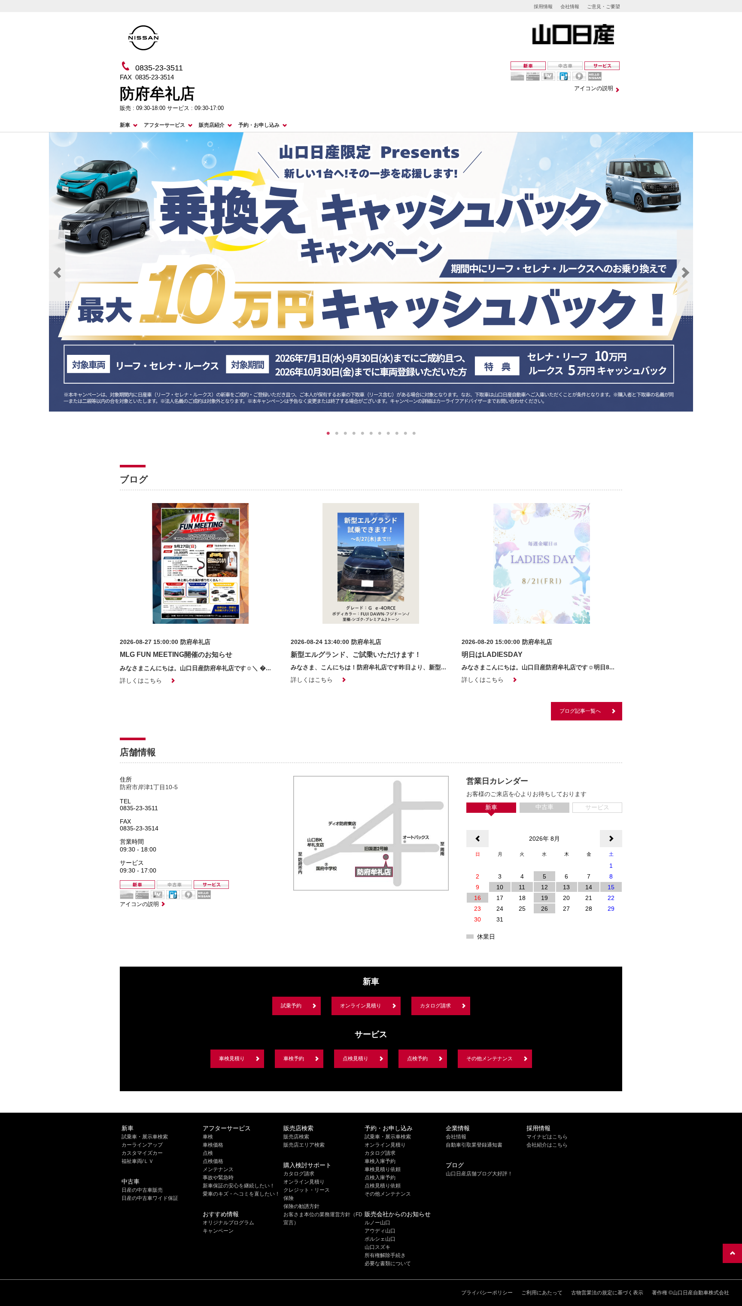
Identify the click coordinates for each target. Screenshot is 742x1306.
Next (685, 273)
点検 (208, 1153)
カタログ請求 (435, 1006)
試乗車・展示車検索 (145, 1137)
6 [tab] (371, 433)
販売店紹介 (212, 125)
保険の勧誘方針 (301, 1206)
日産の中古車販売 (142, 1190)
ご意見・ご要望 (603, 6)
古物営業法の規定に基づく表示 (607, 1293)
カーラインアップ (142, 1145)
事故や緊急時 (218, 1178)
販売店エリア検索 (304, 1145)
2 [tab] (336, 433)
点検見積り (355, 1059)
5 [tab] (362, 433)
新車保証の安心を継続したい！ (239, 1186)
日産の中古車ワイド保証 (150, 1198)
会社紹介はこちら (547, 1145)
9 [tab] (396, 433)
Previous (57, 273)
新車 (125, 125)
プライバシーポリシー (487, 1293)
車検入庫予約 (380, 1161)
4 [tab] (354, 433)
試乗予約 (291, 1006)
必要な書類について (388, 1263)
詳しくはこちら (141, 680)
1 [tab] (328, 433)
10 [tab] (405, 433)
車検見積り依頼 (383, 1169)
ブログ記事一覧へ (580, 711)
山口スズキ (377, 1247)
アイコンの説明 (593, 88)
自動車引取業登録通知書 (474, 1145)
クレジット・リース (306, 1190)
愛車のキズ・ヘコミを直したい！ (241, 1194)
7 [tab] (379, 433)
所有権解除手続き (385, 1255)
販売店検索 (296, 1137)
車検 (208, 1137)
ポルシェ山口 (380, 1239)
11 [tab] (414, 433)
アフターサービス (164, 125)
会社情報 (569, 6)
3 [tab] (345, 433)
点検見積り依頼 (383, 1186)
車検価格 (213, 1145)
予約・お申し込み (259, 125)
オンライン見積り (360, 1006)
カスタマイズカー (142, 1153)
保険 (288, 1198)
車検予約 (293, 1059)
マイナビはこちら (547, 1137)
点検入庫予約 (380, 1178)
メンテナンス (218, 1169)
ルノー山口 (377, 1223)
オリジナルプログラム (228, 1223)
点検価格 (213, 1161)
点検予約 (417, 1059)
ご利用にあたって (542, 1293)
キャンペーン (218, 1231)
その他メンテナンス (489, 1059)
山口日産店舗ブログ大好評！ (479, 1174)
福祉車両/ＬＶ (138, 1161)
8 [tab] (388, 433)
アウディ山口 (380, 1231)
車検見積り (232, 1059)
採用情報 (543, 6)
